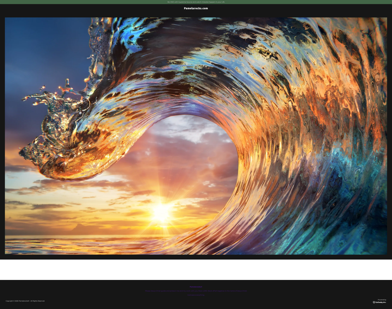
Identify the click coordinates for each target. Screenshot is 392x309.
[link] (196, 9)
